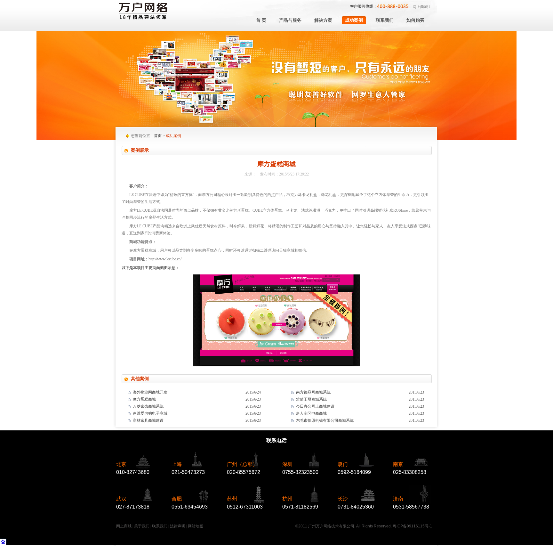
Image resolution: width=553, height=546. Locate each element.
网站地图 (195, 526)
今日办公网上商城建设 (315, 406)
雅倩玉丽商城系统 (311, 399)
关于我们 (141, 526)
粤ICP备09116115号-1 (412, 526)
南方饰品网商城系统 (313, 392)
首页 (158, 136)
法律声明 (177, 526)
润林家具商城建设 (148, 420)
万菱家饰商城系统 (148, 406)
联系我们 (159, 526)
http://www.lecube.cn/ (164, 259)
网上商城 (420, 6)
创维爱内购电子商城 (150, 413)
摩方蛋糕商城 (144, 399)
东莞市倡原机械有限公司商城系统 (325, 420)
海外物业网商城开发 (150, 392)
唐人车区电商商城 (311, 413)
